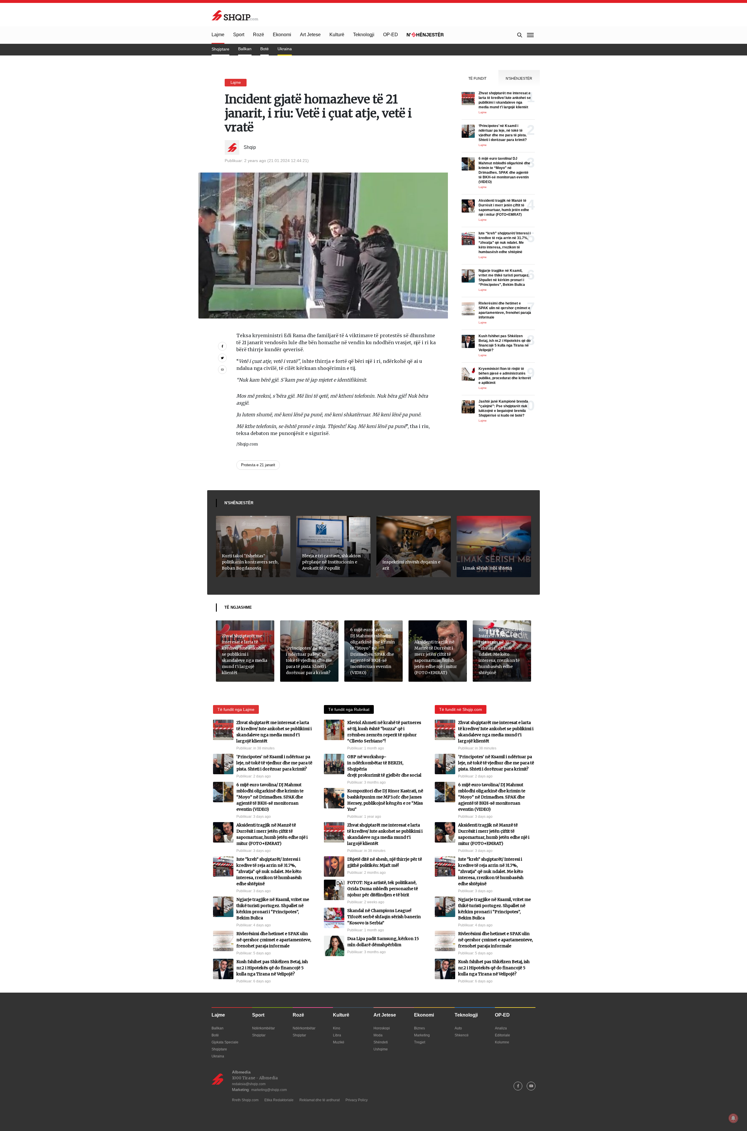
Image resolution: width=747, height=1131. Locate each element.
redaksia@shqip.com (249, 1084)
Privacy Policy (356, 1100)
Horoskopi (382, 1028)
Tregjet (419, 1042)
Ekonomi (282, 34)
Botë (264, 48)
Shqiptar (259, 1035)
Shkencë (462, 1035)
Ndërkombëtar (263, 1028)
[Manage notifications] (733, 1118)
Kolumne (502, 1042)
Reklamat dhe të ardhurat (319, 1100)
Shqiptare (220, 49)
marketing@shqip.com (269, 1090)
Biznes (419, 1028)
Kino (336, 1028)
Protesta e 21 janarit (258, 465)
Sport (238, 34)
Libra (337, 1035)
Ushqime (381, 1049)
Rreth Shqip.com (245, 1100)
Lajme (218, 34)
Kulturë (336, 34)
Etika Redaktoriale (279, 1100)
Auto (458, 1028)
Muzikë (338, 1042)
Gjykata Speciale (225, 1042)
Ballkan (245, 48)
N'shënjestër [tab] (519, 78)
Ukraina (284, 48)
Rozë (258, 34)
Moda (378, 1035)
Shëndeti (381, 1042)
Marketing (422, 1035)
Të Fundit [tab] (477, 78)
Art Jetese (310, 34)
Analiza (501, 1028)
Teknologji (363, 34)
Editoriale (502, 1035)
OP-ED (390, 34)
